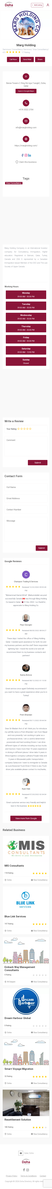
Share (40, 59)
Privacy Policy (11, 1176)
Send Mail (27, 59)
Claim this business (28, 162)
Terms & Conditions (28, 1176)
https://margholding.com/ (26, 145)
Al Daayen (11, 982)
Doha (9, 880)
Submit (38, 462)
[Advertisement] (26, 392)
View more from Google (26, 818)
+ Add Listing (37, 5)
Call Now (13, 59)
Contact (43, 1176)
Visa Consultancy (40, 880)
